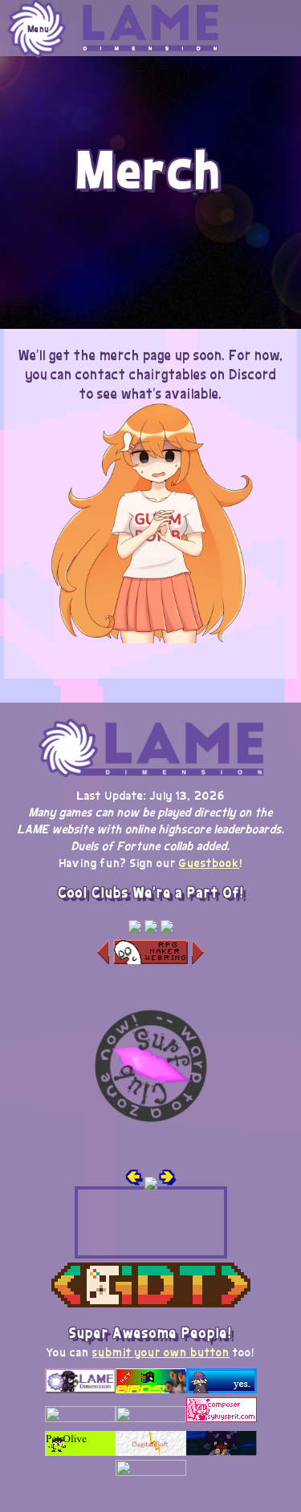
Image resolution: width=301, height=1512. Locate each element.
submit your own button (161, 1352)
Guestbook (209, 862)
